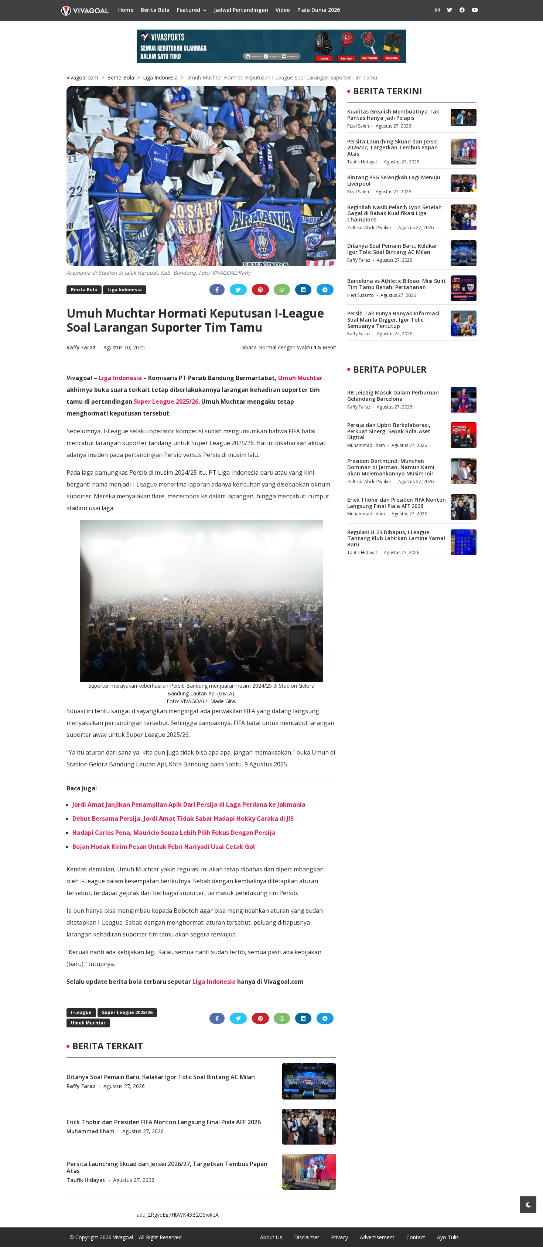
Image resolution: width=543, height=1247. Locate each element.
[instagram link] (437, 10)
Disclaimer (306, 1237)
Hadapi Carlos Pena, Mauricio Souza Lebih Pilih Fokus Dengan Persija (174, 832)
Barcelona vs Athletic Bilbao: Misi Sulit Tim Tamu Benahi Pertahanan (396, 284)
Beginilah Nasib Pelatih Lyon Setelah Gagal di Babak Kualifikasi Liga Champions (394, 213)
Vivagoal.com (82, 77)
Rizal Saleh (358, 126)
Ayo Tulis (448, 1237)
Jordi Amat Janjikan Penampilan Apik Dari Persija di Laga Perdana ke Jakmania (188, 804)
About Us (271, 1237)
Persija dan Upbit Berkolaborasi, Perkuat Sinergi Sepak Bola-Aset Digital (388, 431)
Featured (188, 9)
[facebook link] (462, 10)
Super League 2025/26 (166, 401)
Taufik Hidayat (85, 1179)
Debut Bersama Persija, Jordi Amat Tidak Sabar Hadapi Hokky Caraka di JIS (183, 818)
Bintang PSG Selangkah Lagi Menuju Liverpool (393, 180)
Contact (415, 1237)
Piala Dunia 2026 (318, 9)
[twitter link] (449, 10)
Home (125, 9)
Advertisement (377, 1237)
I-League (81, 1012)
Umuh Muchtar (300, 378)
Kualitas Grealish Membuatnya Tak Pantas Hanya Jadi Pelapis (393, 114)
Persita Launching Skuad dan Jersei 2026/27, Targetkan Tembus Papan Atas (166, 1167)
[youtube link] (475, 10)
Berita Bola (155, 9)
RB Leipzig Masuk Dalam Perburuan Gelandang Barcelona (393, 395)
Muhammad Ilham (90, 1131)
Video (283, 9)
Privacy (339, 1237)
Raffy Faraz (81, 347)
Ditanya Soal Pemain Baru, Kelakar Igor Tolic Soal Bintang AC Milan (160, 1077)
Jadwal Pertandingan (241, 9)
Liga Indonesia (160, 77)
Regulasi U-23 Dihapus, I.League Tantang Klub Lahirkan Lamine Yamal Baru (396, 538)
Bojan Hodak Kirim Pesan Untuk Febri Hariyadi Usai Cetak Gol (163, 847)
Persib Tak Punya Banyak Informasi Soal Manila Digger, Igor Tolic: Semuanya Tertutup (393, 319)
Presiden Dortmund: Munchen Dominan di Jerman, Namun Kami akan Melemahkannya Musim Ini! (390, 467)
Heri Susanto (360, 295)
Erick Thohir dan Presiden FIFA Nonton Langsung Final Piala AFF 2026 (163, 1122)
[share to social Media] (217, 289)
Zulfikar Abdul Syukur (369, 227)
